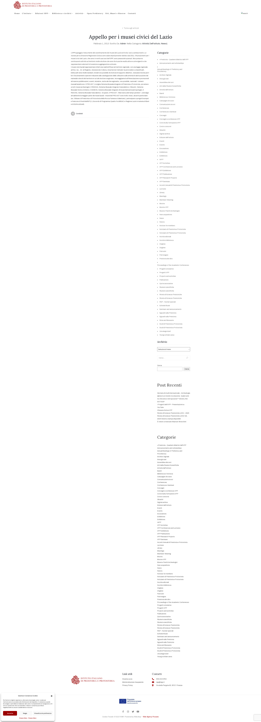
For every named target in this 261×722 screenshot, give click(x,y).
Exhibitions (163, 152)
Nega (25, 713)
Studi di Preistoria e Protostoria (170, 324)
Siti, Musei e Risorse (115, 13)
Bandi (161, 93)
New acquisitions (165, 214)
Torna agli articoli (131, 28)
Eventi (161, 141)
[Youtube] (138, 711)
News (161, 218)
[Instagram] (128, 711)
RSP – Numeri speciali (167, 302)
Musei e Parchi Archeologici (169, 211)
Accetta (10, 713)
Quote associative (166, 283)
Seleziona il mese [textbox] (164, 349)
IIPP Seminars (164, 181)
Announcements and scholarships (171, 63)
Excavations (164, 148)
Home (17, 13)
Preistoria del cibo (166, 259)
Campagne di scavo (166, 101)
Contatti (132, 13)
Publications (163, 280)
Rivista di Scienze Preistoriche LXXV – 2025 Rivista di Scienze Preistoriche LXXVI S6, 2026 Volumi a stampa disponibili (173, 416)
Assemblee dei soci (166, 82)
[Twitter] (133, 711)
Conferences (164, 108)
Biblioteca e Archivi (61, 13)
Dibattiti (162, 130)
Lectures (162, 189)
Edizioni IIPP (41, 13)
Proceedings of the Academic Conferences (173, 265)
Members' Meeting (166, 200)
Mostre (162, 203)
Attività (79, 13)
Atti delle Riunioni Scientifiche (170, 86)
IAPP (161, 159)
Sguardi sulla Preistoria (167, 313)
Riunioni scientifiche (166, 287)
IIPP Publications (165, 174)
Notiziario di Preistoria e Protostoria (172, 229)
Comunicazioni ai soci (167, 104)
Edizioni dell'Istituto (166, 137)
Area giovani (164, 79)
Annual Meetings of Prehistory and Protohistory (169, 70)
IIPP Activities (164, 163)
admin (123, 43)
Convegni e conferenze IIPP (169, 119)
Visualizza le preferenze (42, 713)
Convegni (162, 115)
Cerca (159, 365)
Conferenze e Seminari (167, 112)
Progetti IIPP (164, 272)
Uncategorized (165, 331)
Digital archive (164, 134)
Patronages (163, 255)
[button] (52, 696)
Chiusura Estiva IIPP (164, 410)
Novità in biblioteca (166, 240)
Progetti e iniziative (166, 269)
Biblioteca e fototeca (167, 97)
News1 (164, 43)
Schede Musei (164, 305)
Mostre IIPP (163, 207)
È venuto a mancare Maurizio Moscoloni (171, 422)
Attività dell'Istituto (151, 43)
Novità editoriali (165, 236)
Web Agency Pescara (151, 717)
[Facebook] (123, 711)
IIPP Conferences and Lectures (171, 167)
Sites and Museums (166, 320)
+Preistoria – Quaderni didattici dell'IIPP (174, 59)
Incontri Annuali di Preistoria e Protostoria (174, 185)
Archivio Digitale (165, 75)
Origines (162, 244)
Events (162, 145)
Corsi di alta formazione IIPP (169, 123)
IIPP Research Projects (168, 178)
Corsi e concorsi (165, 126)
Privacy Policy (23, 718)
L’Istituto (26, 13)
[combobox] (173, 349)
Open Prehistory (95, 13)
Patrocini (162, 251)
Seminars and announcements (170, 309)
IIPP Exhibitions (165, 170)
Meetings (162, 196)
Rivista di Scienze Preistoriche (170, 294)
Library (161, 192)
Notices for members (167, 225)
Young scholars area (166, 335)
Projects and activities (167, 276)
